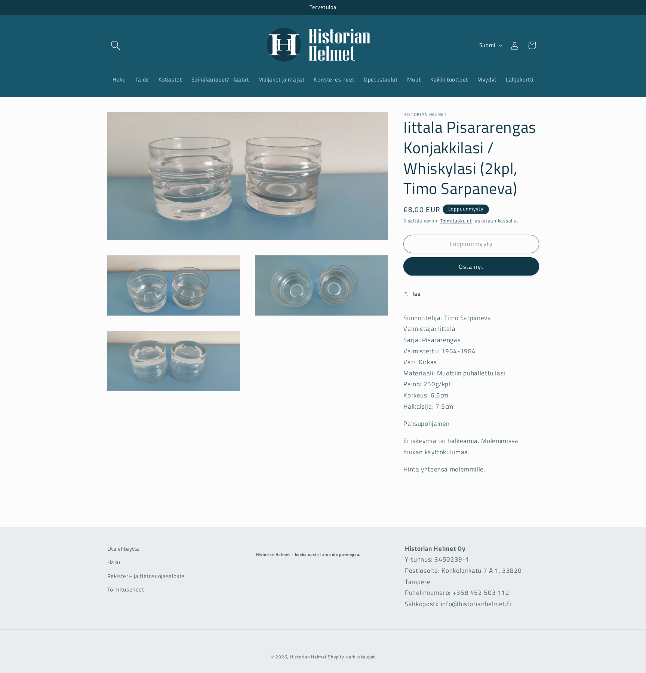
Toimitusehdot (125, 589)
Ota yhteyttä (123, 548)
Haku (114, 562)
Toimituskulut (456, 220)
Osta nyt (471, 266)
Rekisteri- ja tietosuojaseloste (146, 576)
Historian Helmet (308, 657)
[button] (115, 45)
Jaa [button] (416, 293)
